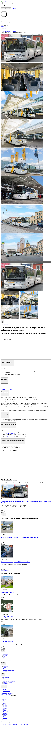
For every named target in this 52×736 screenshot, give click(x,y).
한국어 (4, 709)
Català (4, 700)
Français (5, 708)
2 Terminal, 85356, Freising (6, 389)
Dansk (4, 703)
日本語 (4, 713)
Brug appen (3, 26)
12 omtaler (6, 324)
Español (5, 706)
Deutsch (5, 704)
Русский (5, 716)
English (4, 699)
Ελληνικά (5, 705)
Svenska (5, 718)
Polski (4, 715)
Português (5, 714)
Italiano (4, 710)
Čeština (4, 702)
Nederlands (5, 711)
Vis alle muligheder (5, 570)
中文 (4, 719)
